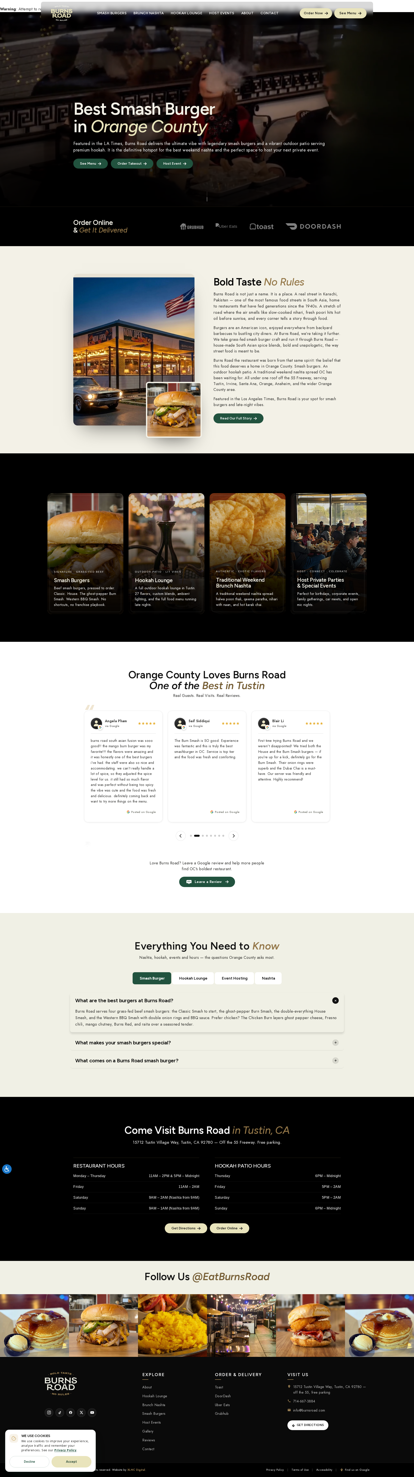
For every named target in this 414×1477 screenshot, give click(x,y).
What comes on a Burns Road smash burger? (126, 1060)
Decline (29, 1462)
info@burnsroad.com (309, 1410)
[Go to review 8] (223, 836)
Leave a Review (208, 881)
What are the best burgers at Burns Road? (124, 1000)
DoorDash (223, 1396)
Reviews (148, 1440)
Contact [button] (269, 13)
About (147, 1387)
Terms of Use (300, 1470)
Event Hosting (235, 978)
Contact (148, 1449)
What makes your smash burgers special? (123, 1042)
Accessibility (324, 1470)
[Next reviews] (233, 836)
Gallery (148, 1431)
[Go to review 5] (211, 836)
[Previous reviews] (181, 836)
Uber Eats (222, 1404)
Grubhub (222, 1413)
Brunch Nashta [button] (148, 13)
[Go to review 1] (191, 836)
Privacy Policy (275, 1470)
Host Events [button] (221, 13)
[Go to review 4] (207, 836)
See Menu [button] (348, 13)
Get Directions (310, 1425)
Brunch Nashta (153, 1404)
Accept (71, 1462)
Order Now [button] (314, 13)
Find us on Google (357, 1470)
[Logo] (61, 13)
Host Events (151, 1422)
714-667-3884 (304, 1401)
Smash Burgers (154, 1413)
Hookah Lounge (193, 978)
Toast (219, 1387)
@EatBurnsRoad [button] (231, 1276)
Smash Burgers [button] (112, 13)
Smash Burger (152, 978)
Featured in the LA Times (97, 143)
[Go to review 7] (219, 836)
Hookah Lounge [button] (186, 13)
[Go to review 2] (195, 836)
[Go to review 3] (201, 836)
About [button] (247, 13)
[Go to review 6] (215, 836)
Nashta (268, 978)
